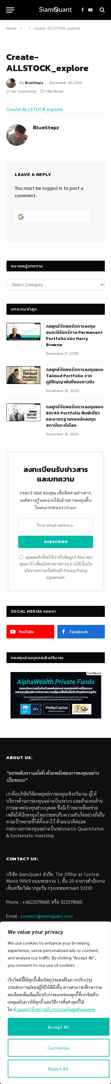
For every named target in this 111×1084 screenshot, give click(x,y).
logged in (52, 188)
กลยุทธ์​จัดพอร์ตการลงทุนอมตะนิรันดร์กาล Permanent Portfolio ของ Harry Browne (74, 335)
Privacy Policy (75, 570)
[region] (55, 1003)
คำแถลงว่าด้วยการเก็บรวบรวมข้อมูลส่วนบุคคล (54, 1009)
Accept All (58, 1027)
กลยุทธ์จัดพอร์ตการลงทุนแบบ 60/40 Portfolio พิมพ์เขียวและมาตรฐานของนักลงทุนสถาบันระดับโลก (74, 416)
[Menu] (10, 10)
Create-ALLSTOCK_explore (34, 109)
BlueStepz (34, 83)
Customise (58, 1047)
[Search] (101, 10)
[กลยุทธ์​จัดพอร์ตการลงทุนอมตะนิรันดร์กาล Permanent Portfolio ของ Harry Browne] (23, 332)
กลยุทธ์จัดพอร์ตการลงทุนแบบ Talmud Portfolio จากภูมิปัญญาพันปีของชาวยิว (74, 375)
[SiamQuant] (55, 10)
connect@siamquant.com (47, 916)
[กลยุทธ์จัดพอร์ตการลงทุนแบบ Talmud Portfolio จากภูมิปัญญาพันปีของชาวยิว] (23, 375)
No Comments (23, 91)
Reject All (58, 1068)
